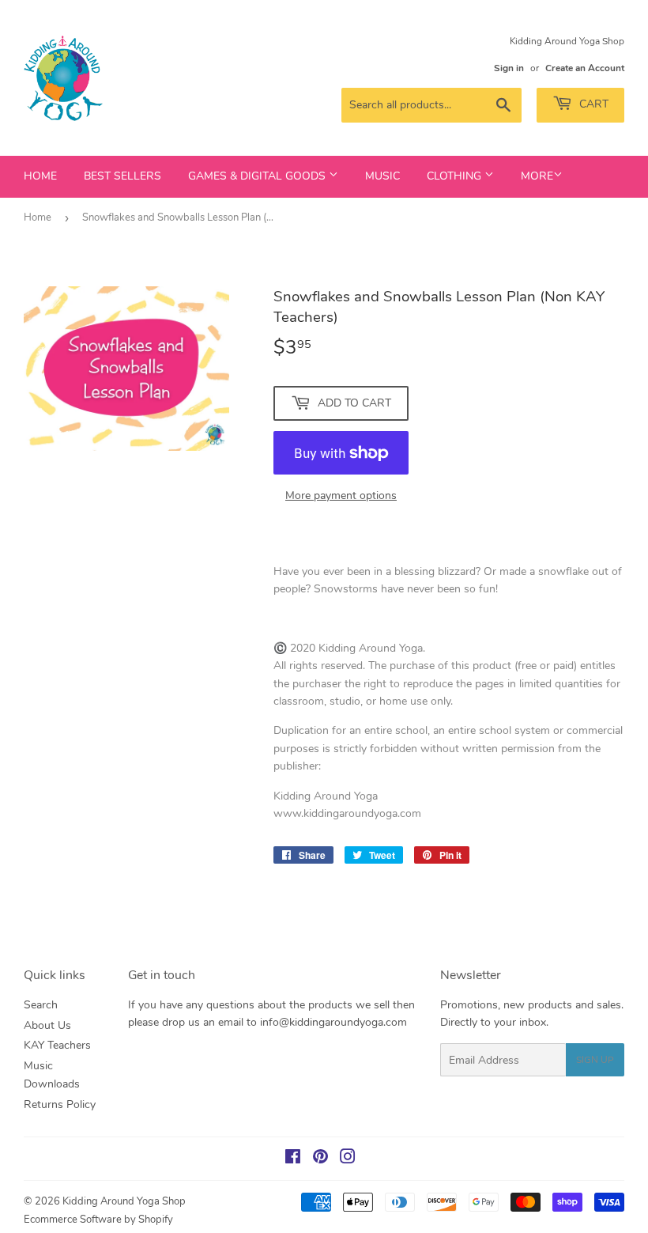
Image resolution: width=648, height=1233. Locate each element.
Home (40, 175)
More (537, 175)
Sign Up (595, 1059)
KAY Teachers (57, 1045)
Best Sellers (122, 175)
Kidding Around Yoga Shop (124, 1201)
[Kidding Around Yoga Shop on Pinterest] (320, 1159)
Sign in (509, 68)
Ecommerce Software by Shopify (98, 1219)
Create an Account (584, 68)
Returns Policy (60, 1104)
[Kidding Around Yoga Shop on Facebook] (292, 1159)
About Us (47, 1025)
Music (382, 175)
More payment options (341, 495)
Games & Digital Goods (258, 175)
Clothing (455, 175)
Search (41, 1004)
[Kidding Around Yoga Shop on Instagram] (348, 1159)
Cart (592, 104)
